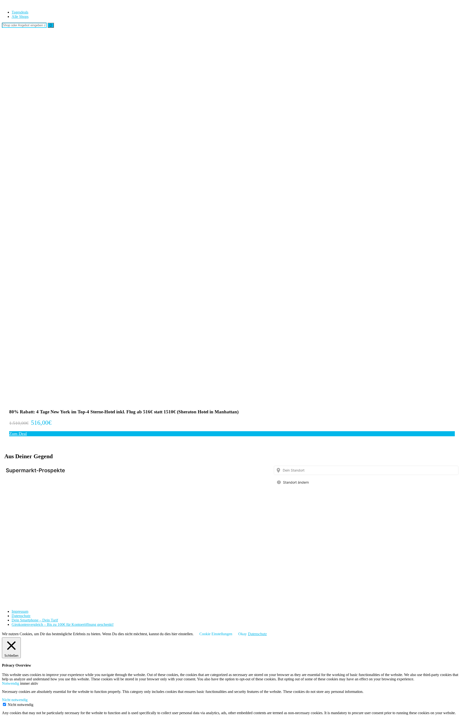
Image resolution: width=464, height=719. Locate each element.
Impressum (20, 611)
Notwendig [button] (11, 683)
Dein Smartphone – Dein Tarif (35, 620)
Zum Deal (18, 433)
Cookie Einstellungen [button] (215, 634)
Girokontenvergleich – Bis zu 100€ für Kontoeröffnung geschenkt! (63, 624)
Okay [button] (242, 634)
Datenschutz (21, 616)
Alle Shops (20, 16)
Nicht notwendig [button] (15, 700)
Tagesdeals (20, 12)
